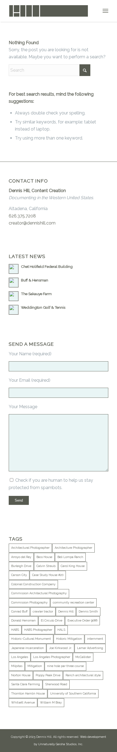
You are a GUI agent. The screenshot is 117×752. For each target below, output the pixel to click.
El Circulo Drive (51, 620)
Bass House (44, 557)
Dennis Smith (88, 611)
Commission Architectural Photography (39, 593)
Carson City (19, 575)
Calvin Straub (46, 566)
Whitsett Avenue (23, 702)
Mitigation (34, 666)
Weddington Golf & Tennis (43, 307)
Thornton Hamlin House (28, 693)
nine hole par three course (65, 666)
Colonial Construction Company (33, 584)
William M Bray (51, 702)
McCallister (83, 657)
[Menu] (105, 10)
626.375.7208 (22, 216)
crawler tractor (43, 611)
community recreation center (73, 602)
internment (95, 639)
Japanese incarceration (27, 648)
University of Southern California (73, 693)
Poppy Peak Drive (48, 675)
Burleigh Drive (21, 566)
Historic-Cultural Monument (31, 639)
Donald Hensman (23, 620)
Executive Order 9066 (82, 620)
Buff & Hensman (34, 280)
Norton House (20, 675)
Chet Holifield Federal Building (47, 266)
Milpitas (16, 666)
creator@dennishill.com (32, 223)
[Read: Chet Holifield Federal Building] (14, 269)
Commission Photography (29, 602)
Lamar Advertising (90, 648)
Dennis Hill (65, 611)
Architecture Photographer (73, 548)
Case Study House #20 (47, 575)
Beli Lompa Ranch (70, 557)
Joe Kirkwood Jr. (60, 648)
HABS (15, 630)
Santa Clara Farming (25, 684)
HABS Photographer (38, 630)
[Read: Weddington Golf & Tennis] (14, 310)
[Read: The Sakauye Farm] (14, 296)
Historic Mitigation (69, 639)
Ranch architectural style (83, 675)
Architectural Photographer (30, 548)
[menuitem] (105, 10)
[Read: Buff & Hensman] (14, 282)
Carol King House (73, 566)
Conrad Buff (19, 611)
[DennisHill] (48, 11)
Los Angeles (19, 657)
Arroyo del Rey (21, 557)
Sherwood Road (56, 684)
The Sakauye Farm (36, 294)
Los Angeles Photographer (51, 657)
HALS (61, 630)
